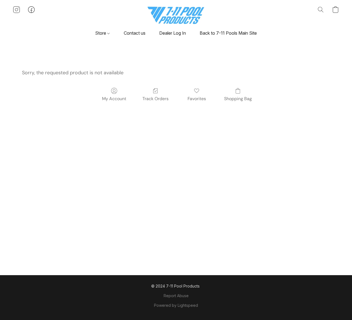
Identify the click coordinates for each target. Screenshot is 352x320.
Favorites (197, 99)
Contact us (134, 33)
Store (101, 33)
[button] (176, 15)
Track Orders (155, 99)
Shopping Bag (238, 99)
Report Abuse (176, 295)
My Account (114, 99)
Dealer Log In (172, 33)
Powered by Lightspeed (176, 305)
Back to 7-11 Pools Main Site (228, 33)
